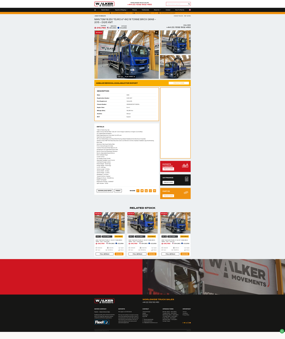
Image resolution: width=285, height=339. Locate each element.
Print (118, 191)
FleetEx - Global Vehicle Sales (102, 312)
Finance (134, 10)
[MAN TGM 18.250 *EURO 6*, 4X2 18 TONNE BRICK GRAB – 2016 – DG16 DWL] (109, 223)
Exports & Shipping (120, 10)
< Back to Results (100, 16)
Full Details (104, 254)
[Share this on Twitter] (142, 190)
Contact (168, 10)
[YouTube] (190, 322)
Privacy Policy (186, 314)
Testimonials (145, 10)
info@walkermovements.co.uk (150, 322)
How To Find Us (179, 10)
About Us (156, 10)
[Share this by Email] (154, 190)
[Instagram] (188, 322)
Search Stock (105, 10)
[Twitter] (184, 322)
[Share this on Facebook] (137, 190)
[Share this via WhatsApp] (150, 190)
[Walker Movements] (104, 3)
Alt (190, 330)
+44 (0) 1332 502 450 (139, 4)
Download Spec (105, 191)
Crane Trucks (178, 16)
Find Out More (178, 83)
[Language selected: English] (190, 10)
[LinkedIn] (186, 322)
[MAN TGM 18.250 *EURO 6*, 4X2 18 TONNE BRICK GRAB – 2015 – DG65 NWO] (142, 223)
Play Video (129, 76)
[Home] (95, 10)
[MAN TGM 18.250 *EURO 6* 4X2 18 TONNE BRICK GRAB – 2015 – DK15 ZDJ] (175, 223)
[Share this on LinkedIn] (146, 190)
